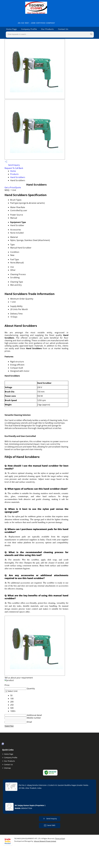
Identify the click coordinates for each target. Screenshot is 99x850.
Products (14, 174)
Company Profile (29, 29)
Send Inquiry (14, 165)
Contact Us (63, 29)
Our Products (47, 29)
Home (13, 171)
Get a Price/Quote (13, 187)
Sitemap (7, 768)
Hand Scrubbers (17, 177)
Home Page (11, 29)
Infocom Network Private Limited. (45, 841)
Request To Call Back (14, 168)
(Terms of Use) (60, 839)
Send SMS (51, 825)
